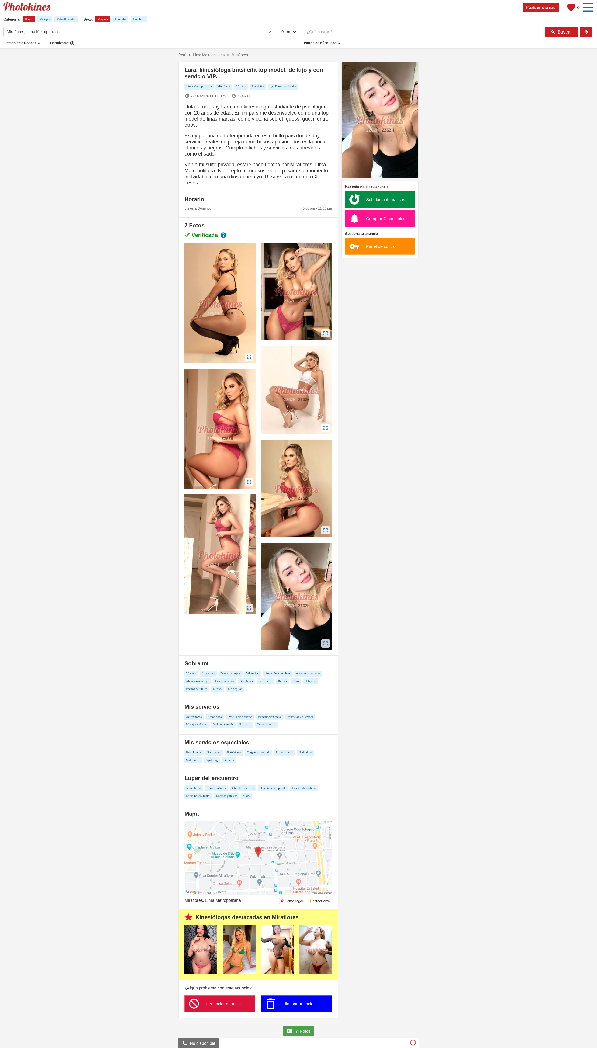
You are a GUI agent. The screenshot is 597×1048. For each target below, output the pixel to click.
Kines (28, 19)
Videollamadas (66, 19)
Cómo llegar (291, 901)
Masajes (44, 19)
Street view (319, 901)
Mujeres (102, 19)
